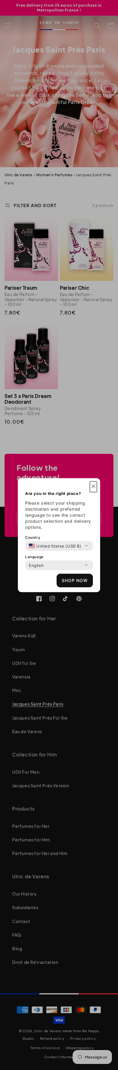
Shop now (75, 580)
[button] (93, 487)
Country (32, 537)
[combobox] (55, 546)
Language (34, 556)
